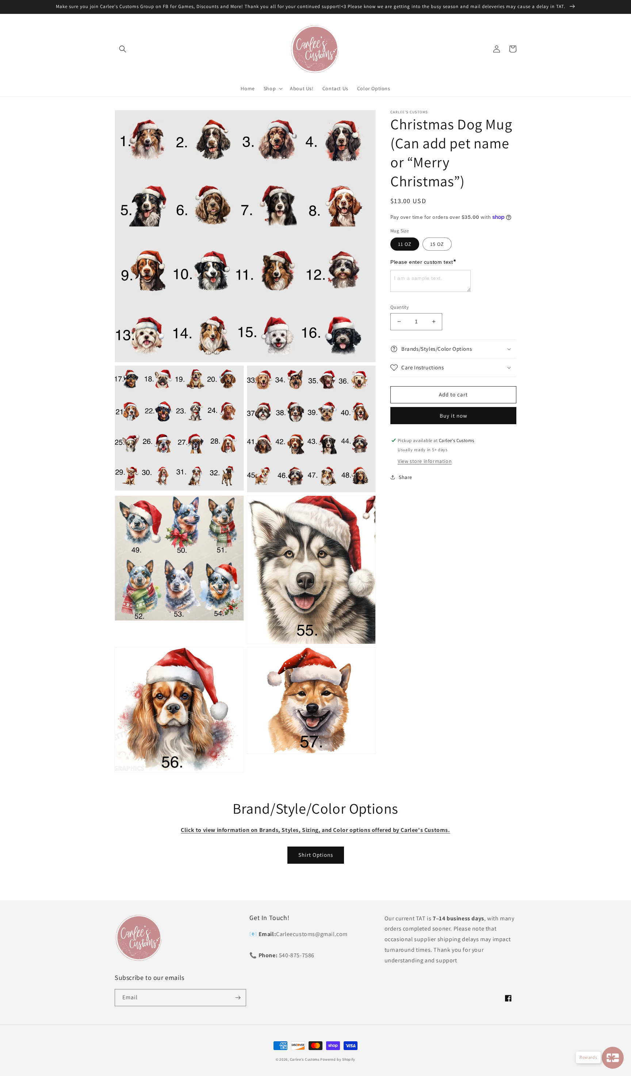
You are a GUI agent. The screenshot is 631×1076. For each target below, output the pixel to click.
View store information (425, 460)
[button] (123, 49)
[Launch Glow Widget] (613, 1058)
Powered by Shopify (337, 1059)
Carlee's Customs (305, 1059)
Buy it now (453, 415)
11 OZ (405, 244)
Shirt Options (315, 854)
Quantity (399, 307)
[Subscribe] (238, 997)
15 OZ (437, 244)
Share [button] (405, 477)
